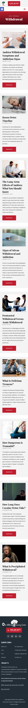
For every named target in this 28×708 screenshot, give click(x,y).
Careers (3, 657)
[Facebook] (8, 636)
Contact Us (18, 657)
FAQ (2, 654)
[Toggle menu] (24, 9)
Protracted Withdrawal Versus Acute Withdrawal (13, 319)
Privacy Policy (14, 704)
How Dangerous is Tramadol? (12, 444)
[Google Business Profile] (20, 636)
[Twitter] (12, 636)
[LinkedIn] (16, 636)
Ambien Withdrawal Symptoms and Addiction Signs (13, 55)
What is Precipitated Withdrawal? (13, 568)
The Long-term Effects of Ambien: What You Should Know (12, 186)
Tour (2, 650)
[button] (2, 9)
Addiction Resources (21, 654)
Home (10, 16)
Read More (9, 85)
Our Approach (19, 646)
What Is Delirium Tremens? (12, 382)
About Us (3, 646)
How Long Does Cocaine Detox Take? (14, 506)
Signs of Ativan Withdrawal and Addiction (11, 254)
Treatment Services (20, 650)
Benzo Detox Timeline (9, 119)
